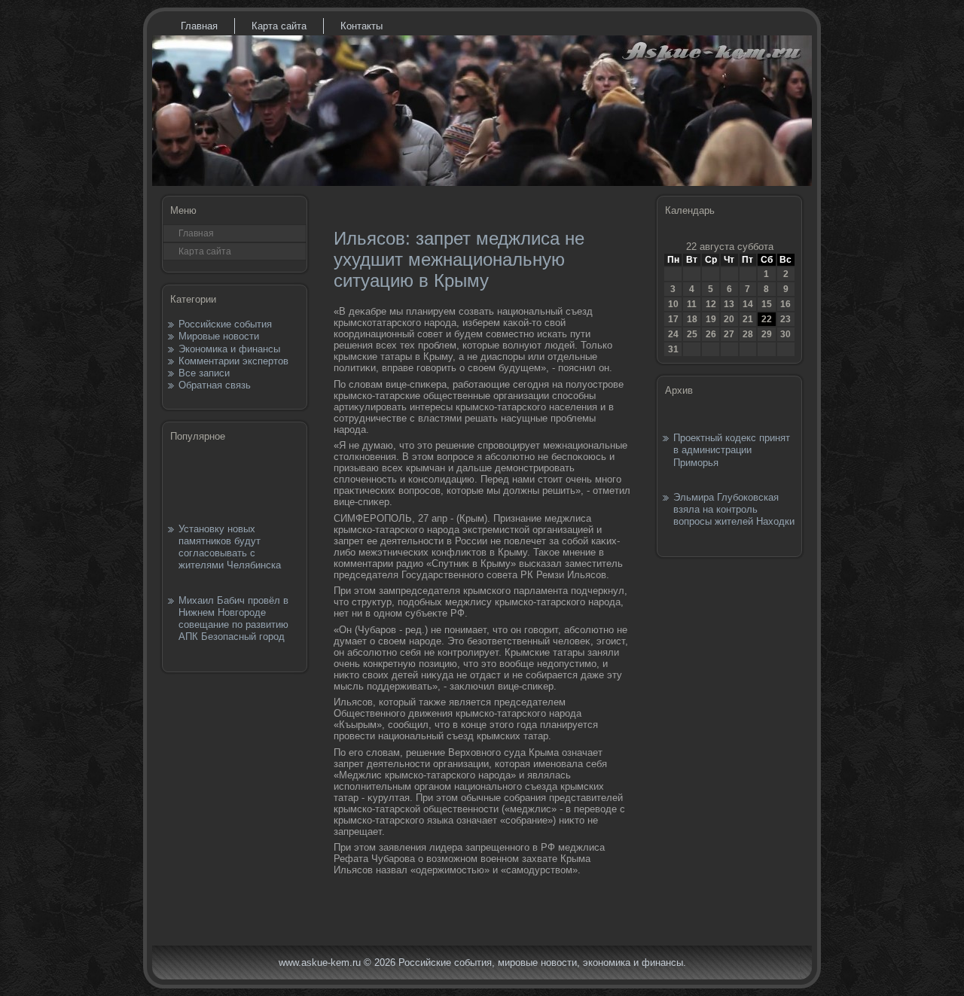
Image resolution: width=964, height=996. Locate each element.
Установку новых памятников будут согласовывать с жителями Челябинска (229, 547)
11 (692, 304)
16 (785, 304)
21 (748, 319)
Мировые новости (218, 336)
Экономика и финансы (229, 349)
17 (673, 319)
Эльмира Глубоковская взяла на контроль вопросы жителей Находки (734, 510)
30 (785, 334)
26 (711, 334)
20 (729, 319)
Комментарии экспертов (233, 361)
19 (711, 319)
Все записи (204, 373)
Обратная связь (214, 385)
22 (766, 319)
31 (673, 349)
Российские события (225, 324)
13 (729, 304)
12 (711, 304)
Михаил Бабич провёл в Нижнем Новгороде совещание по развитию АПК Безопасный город (233, 619)
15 (766, 304)
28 (748, 334)
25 (692, 334)
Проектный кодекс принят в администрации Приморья (731, 450)
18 (692, 319)
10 (673, 304)
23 (785, 319)
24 (673, 334)
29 (766, 334)
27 (729, 334)
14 (748, 304)
